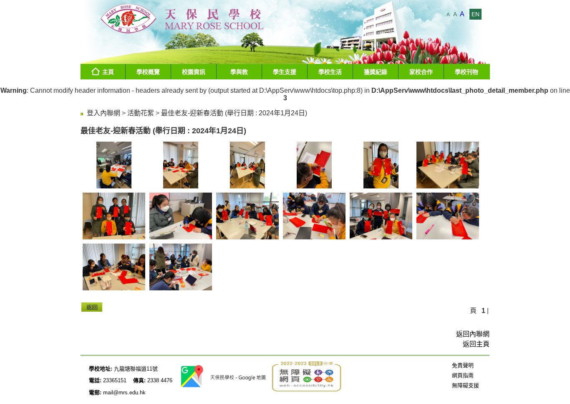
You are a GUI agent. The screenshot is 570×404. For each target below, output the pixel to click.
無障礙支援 (465, 385)
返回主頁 (476, 344)
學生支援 (284, 72)
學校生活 (330, 72)
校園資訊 (193, 72)
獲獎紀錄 (375, 72)
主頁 (108, 72)
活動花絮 (140, 113)
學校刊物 (466, 72)
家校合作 (421, 72)
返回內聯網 (472, 334)
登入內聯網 (103, 113)
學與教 (239, 72)
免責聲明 (463, 365)
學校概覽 (148, 72)
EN (475, 14)
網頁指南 (463, 375)
